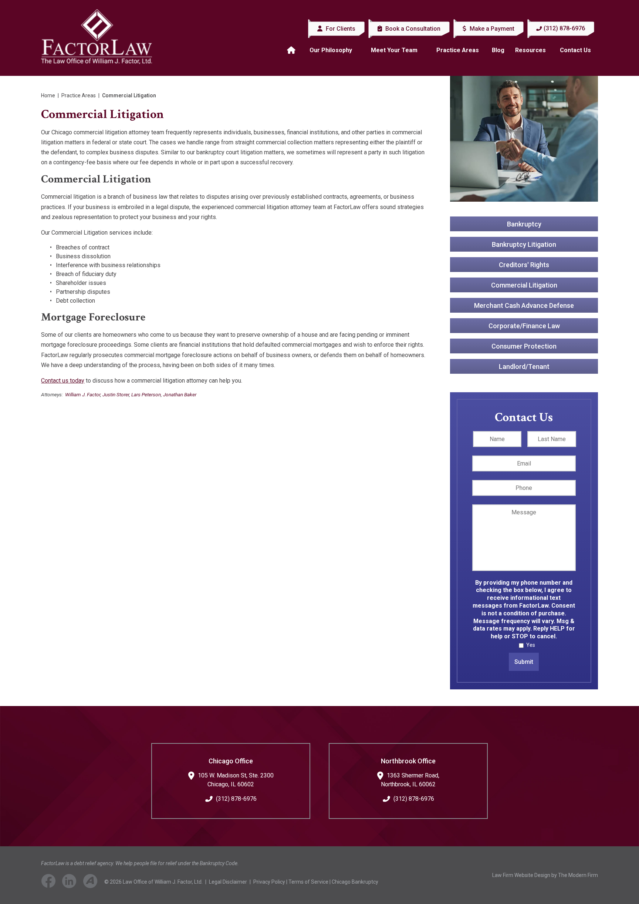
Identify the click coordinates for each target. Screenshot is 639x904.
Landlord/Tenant (523, 366)
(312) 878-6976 (564, 28)
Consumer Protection (524, 346)
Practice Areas (457, 50)
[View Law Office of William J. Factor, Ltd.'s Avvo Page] (93, 882)
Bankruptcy (524, 224)
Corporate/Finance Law (523, 326)
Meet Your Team (394, 50)
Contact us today (62, 380)
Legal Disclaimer (228, 882)
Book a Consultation (412, 28)
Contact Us (575, 50)
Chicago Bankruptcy (355, 882)
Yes (530, 645)
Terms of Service (308, 882)
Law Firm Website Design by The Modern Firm (545, 875)
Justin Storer (115, 394)
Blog (498, 50)
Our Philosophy (331, 50)
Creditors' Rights (524, 265)
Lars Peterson (146, 394)
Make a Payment (491, 28)
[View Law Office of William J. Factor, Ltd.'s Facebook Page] (51, 882)
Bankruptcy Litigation (524, 244)
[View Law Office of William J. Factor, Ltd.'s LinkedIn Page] (72, 882)
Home (292, 50)
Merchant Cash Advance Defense (524, 305)
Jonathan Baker (179, 394)
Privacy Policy (269, 882)
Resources (530, 50)
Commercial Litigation (524, 285)
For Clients (339, 28)
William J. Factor (82, 394)
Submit (523, 661)
